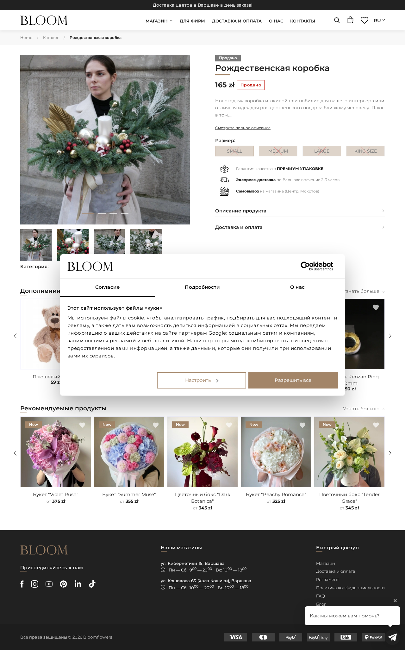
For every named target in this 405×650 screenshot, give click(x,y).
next (180, 140)
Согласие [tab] (107, 287)
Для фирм (192, 20)
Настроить (198, 380)
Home (26, 37)
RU (377, 20)
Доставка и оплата (237, 20)
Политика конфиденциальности (350, 587)
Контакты (302, 20)
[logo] (44, 20)
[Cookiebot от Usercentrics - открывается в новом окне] (310, 266)
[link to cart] (350, 21)
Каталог (51, 37)
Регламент (327, 579)
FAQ (320, 595)
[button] (376, 307)
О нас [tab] (297, 287)
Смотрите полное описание (243, 127)
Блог (321, 604)
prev (30, 140)
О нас (276, 20)
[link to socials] (22, 584)
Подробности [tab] (202, 287)
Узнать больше (361, 291)
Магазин (157, 20)
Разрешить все (293, 380)
